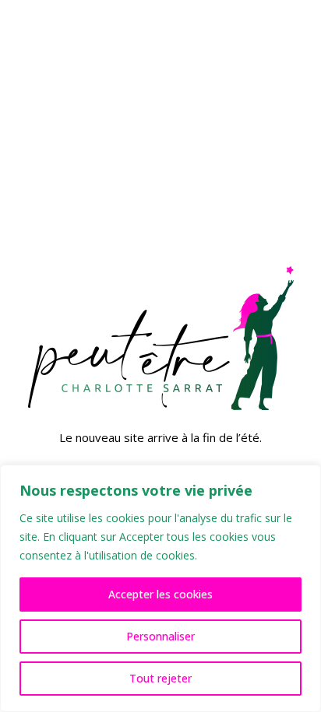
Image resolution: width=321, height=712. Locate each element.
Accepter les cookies (160, 594)
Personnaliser (160, 636)
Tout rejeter (160, 678)
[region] (160, 588)
